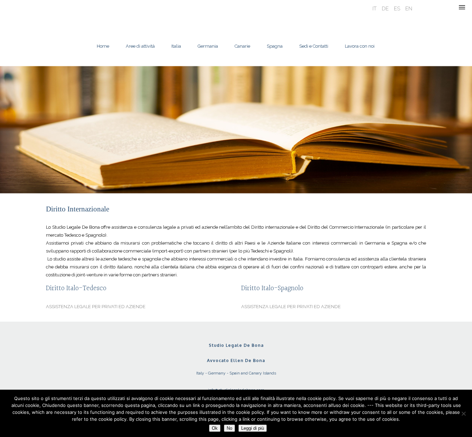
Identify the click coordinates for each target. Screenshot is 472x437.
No (229, 428)
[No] (463, 413)
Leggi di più (252, 428)
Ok (215, 428)
